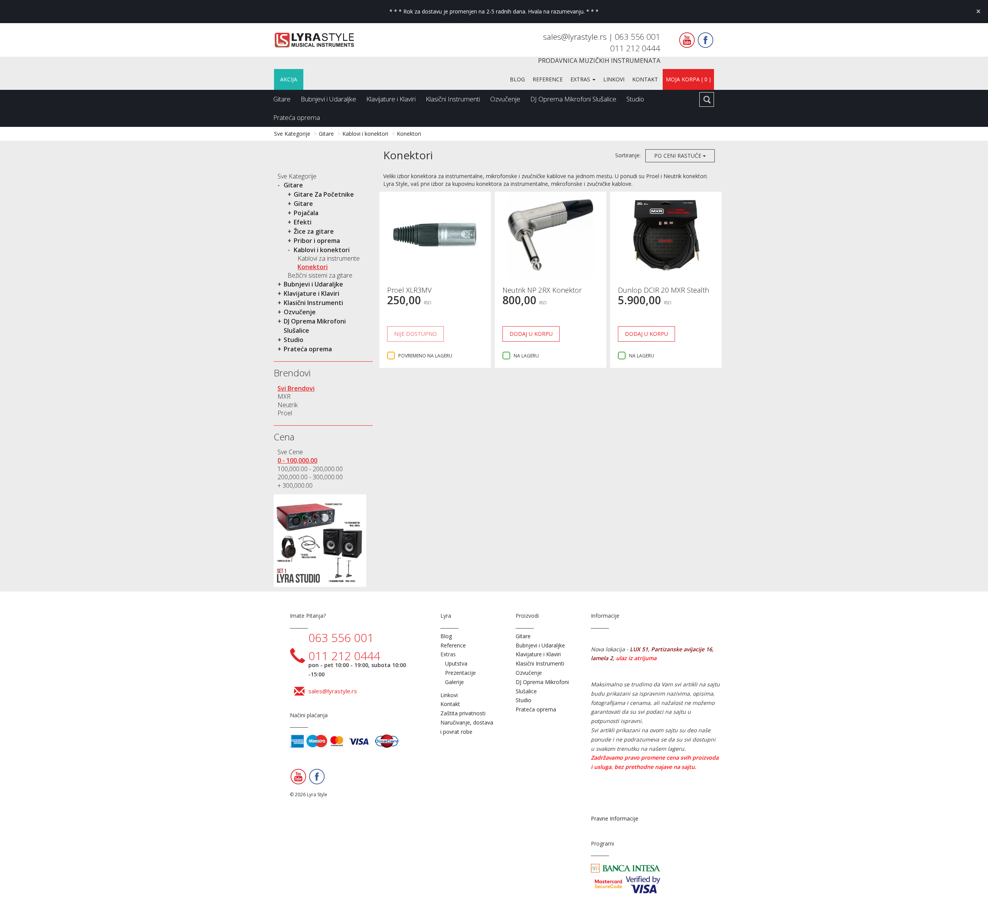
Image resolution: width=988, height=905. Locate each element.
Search (706, 99)
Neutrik (287, 405)
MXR (284, 396)
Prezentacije (460, 672)
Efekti (302, 222)
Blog (517, 79)
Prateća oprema (296, 117)
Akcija (288, 79)
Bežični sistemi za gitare (320, 275)
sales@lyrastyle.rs (576, 36)
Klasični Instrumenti (453, 98)
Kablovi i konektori (365, 133)
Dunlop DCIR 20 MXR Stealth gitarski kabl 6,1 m (663, 293)
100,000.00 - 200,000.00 (310, 469)
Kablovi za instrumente (329, 258)
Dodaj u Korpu (531, 333)
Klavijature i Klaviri (391, 98)
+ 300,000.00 (295, 485)
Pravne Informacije (614, 818)
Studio (635, 98)
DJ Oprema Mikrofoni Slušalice (573, 98)
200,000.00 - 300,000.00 (310, 477)
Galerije (454, 682)
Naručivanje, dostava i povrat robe (466, 727)
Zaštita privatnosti (463, 713)
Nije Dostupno (415, 333)
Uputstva (456, 663)
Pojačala (306, 213)
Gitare (282, 98)
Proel (284, 413)
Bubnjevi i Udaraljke (328, 98)
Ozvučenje (505, 98)
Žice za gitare (314, 231)
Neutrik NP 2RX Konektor (542, 290)
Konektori (409, 133)
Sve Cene (290, 452)
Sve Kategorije (292, 133)
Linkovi (613, 79)
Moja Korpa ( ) (688, 79)
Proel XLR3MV (409, 290)
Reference (548, 79)
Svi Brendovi (296, 388)
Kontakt (645, 79)
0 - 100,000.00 (297, 460)
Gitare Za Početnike (324, 194)
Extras (581, 79)
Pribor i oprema (317, 240)
